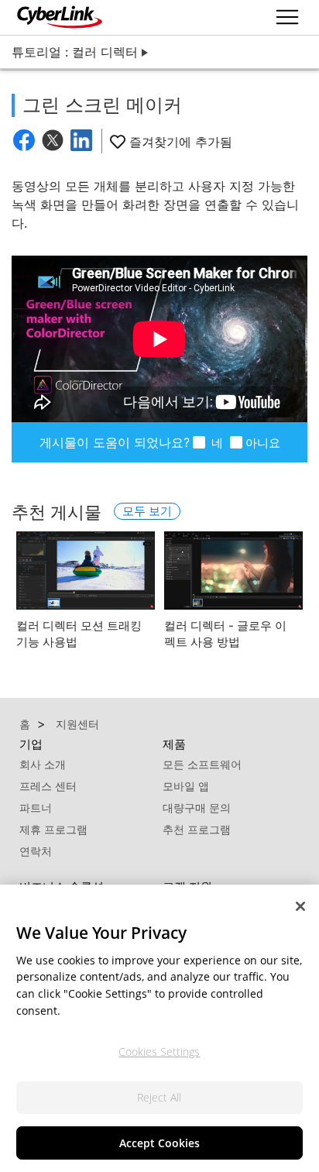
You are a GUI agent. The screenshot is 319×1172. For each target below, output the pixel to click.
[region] (159, 1028)
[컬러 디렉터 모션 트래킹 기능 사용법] (85, 570)
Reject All (159, 1097)
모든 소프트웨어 (202, 764)
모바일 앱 (186, 785)
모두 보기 (147, 511)
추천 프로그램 (197, 829)
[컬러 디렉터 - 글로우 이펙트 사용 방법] (233, 570)
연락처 (35, 851)
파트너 (35, 807)
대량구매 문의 (197, 807)
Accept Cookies (159, 1143)
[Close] (300, 906)
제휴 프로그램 (53, 829)
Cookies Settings (159, 1051)
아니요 (262, 442)
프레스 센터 (48, 785)
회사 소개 (42, 764)
